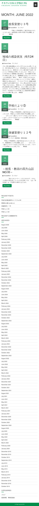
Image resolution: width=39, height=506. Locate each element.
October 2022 (5, 353)
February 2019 (5, 475)
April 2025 (4, 265)
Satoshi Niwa (7, 63)
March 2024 (5, 303)
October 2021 (5, 387)
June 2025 (4, 260)
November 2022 (6, 350)
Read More (7, 38)
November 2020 (6, 419)
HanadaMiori (13, 27)
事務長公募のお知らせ (8, 203)
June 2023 (4, 329)
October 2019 (5, 457)
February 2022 (5, 376)
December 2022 (6, 347)
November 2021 (6, 385)
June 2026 (4, 230)
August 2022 (5, 358)
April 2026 (4, 236)
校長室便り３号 (19, 24)
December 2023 (6, 312)
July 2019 (4, 463)
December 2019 (6, 451)
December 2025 (6, 245)
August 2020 (5, 428)
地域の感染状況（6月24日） (17, 58)
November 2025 (6, 248)
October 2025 (5, 251)
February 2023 (5, 341)
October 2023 (5, 318)
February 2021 (5, 411)
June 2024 (4, 294)
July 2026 (4, 228)
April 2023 (4, 335)
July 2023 (4, 326)
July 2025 (4, 257)
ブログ (22, 27)
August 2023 (5, 323)
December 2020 (6, 416)
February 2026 (5, 239)
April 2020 (4, 440)
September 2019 (6, 460)
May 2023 (4, 332)
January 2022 (5, 379)
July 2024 (4, 291)
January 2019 (5, 478)
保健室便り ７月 (6, 206)
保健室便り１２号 (20, 133)
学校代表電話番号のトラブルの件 (11, 200)
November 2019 (6, 454)
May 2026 (4, 233)
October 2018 (5, 486)
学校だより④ (5, 209)
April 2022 (4, 370)
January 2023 (5, 344)
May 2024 (4, 297)
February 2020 (5, 446)
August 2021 (5, 393)
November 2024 (6, 280)
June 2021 (4, 399)
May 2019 (4, 469)
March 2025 (5, 268)
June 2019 (4, 466)
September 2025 (6, 254)
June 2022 (4, 364)
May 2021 (4, 402)
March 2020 (5, 443)
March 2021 (5, 408)
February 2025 (5, 271)
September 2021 (6, 390)
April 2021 (4, 405)
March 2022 (5, 373)
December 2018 (6, 480)
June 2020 (4, 434)
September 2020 (6, 425)
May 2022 (4, 367)
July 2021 (4, 396)
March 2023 (5, 338)
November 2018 (6, 483)
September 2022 (6, 355)
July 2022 (4, 361)
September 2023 (6, 321)
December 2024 (6, 277)
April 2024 (4, 300)
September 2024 (6, 286)
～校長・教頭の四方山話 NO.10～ (18, 170)
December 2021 (6, 382)
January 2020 (5, 448)
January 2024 (5, 309)
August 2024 (5, 289)
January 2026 (5, 242)
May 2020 (4, 437)
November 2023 (6, 315)
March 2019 (5, 472)
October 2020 (5, 422)
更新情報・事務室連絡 (21, 138)
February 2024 (5, 306)
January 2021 (5, 414)
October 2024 (5, 283)
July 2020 (4, 431)
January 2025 (5, 274)
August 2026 (5, 225)
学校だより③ (5, 212)
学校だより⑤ (17, 106)
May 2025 (4, 262)
